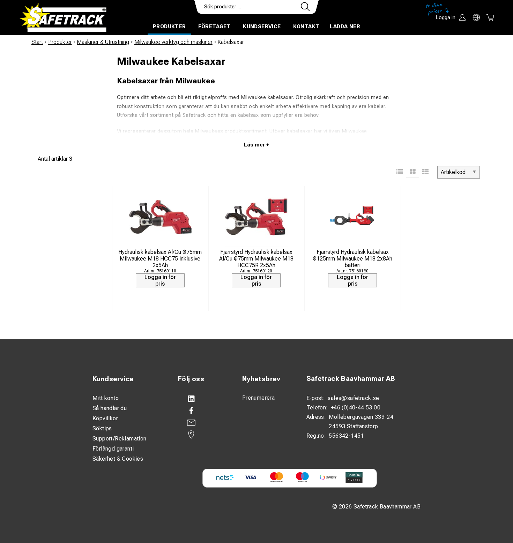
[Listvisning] (399, 172)
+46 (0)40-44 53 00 (355, 407)
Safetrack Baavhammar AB (350, 379)
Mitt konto (105, 398)
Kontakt (306, 26)
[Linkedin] (203, 399)
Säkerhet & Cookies (117, 458)
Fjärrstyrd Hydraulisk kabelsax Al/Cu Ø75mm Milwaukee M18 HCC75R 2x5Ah (256, 259)
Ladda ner (345, 26)
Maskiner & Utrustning (103, 42)
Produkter (169, 26)
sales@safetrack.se (353, 398)
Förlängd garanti (113, 448)
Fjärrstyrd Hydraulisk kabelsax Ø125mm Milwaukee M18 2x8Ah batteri (352, 259)
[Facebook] (203, 411)
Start (37, 42)
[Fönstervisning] (412, 172)
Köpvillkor (105, 418)
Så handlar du (109, 408)
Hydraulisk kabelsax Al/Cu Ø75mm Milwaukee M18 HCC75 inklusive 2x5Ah (160, 259)
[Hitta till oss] (203, 434)
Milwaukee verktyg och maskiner (173, 42)
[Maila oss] (203, 422)
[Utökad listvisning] (425, 172)
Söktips (102, 428)
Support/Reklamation (119, 438)
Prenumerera (258, 397)
